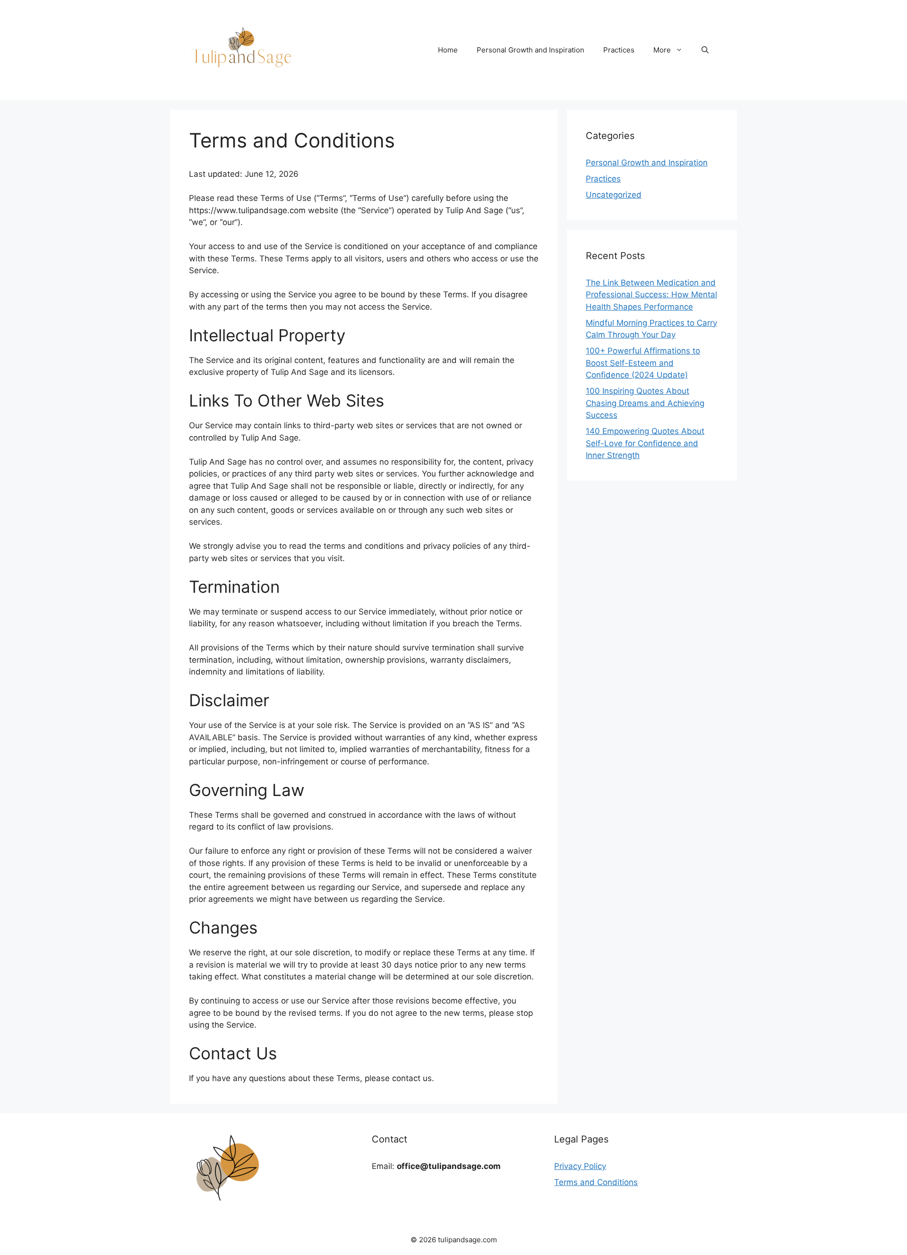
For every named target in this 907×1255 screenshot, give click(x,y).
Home (448, 49)
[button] (705, 50)
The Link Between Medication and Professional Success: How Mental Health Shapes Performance (651, 295)
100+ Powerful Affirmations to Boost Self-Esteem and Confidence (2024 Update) (643, 363)
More (662, 49)
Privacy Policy (580, 1166)
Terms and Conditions (596, 1182)
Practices (618, 49)
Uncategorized (614, 194)
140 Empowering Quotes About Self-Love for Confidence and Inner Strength (645, 443)
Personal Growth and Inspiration (530, 49)
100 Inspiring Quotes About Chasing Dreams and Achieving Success (645, 403)
